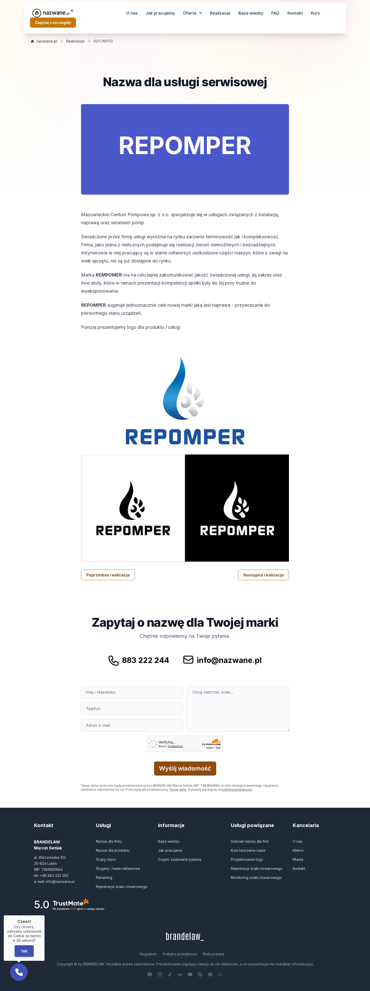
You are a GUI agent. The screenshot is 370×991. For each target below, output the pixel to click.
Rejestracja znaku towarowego (121, 886)
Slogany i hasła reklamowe (118, 868)
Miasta (298, 859)
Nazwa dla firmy (109, 841)
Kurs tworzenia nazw (248, 850)
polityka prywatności (237, 789)
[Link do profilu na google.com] (200, 974)
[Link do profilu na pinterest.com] (210, 974)
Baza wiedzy (250, 13)
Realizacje (220, 13)
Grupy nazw (106, 859)
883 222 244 (145, 660)
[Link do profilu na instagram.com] (159, 974)
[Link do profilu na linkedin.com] (179, 974)
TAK (24, 951)
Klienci (298, 850)
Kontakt (295, 13)
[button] (19, 972)
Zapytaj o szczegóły (53, 22)
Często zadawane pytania (179, 859)
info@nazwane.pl (229, 660)
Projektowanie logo (247, 859)
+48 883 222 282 (54, 875)
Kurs (315, 13)
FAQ (275, 13)
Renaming (104, 877)
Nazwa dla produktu (112, 850)
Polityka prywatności (180, 954)
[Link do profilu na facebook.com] (149, 974)
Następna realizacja (263, 574)
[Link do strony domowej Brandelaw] (185, 936)
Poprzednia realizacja (108, 574)
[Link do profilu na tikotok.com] (169, 974)
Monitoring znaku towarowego (256, 877)
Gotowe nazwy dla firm (250, 841)
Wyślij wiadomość (185, 768)
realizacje (75, 41)
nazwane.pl (46, 41)
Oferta (189, 13)
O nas (132, 13)
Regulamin (148, 954)
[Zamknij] (44, 915)
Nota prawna (213, 954)
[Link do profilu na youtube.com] (190, 974)
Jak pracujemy (160, 13)
